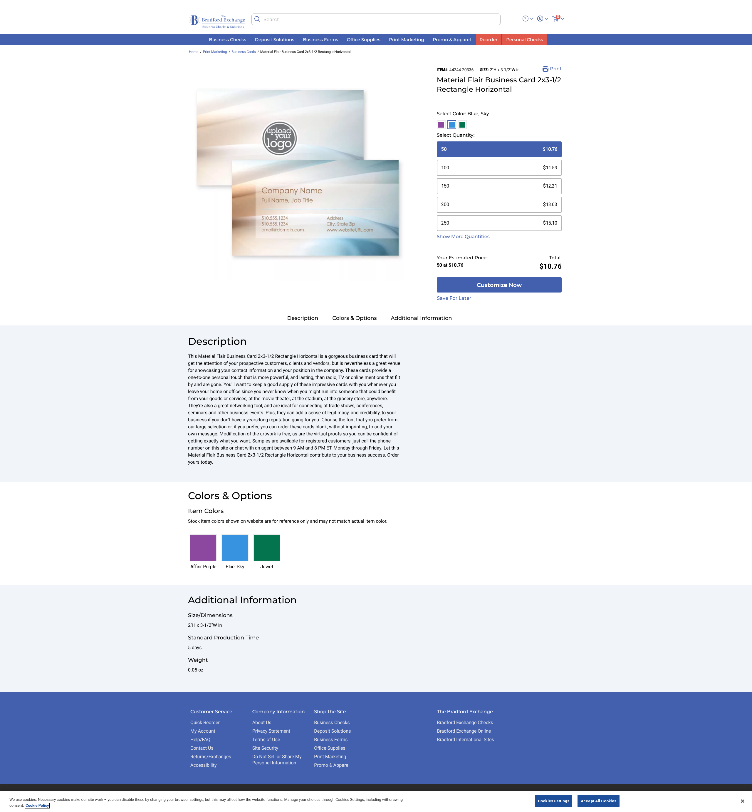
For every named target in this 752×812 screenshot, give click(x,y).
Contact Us (202, 748)
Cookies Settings (553, 801)
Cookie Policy (37, 805)
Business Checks (332, 722)
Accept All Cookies (598, 801)
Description (302, 318)
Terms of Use (266, 739)
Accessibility (203, 765)
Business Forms (331, 739)
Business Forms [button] (320, 39)
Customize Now (499, 285)
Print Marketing (215, 52)
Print (556, 69)
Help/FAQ (200, 739)
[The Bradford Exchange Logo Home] (217, 21)
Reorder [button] (489, 39)
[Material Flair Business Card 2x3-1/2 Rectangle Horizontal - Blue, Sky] (297, 173)
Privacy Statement (271, 731)
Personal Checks (524, 39)
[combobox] (376, 19)
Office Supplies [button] (363, 39)
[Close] (742, 801)
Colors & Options (354, 318)
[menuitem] (227, 39)
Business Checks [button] (227, 39)
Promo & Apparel (331, 765)
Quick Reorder (205, 722)
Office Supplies (329, 748)
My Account (202, 731)
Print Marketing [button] (406, 39)
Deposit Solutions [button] (274, 39)
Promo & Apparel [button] (452, 39)
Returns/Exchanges (210, 756)
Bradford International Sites (465, 739)
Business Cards (243, 52)
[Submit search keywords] (257, 19)
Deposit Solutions (332, 731)
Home (193, 52)
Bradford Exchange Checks (465, 722)
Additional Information (421, 318)
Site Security (265, 748)
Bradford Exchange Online (464, 731)
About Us (261, 722)
